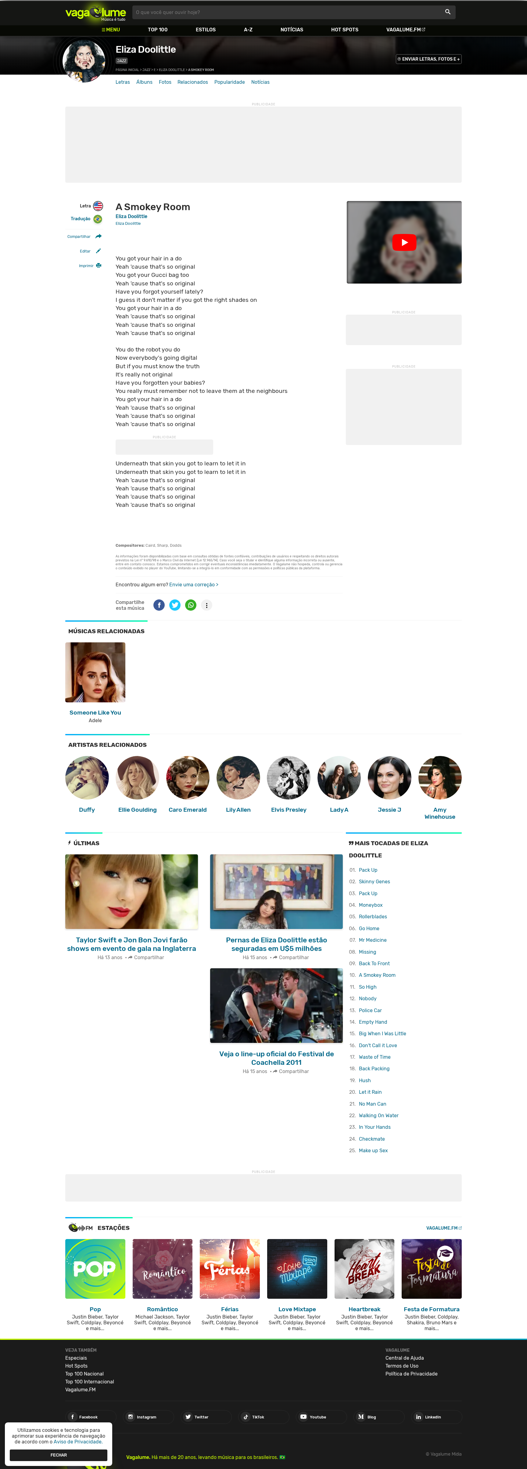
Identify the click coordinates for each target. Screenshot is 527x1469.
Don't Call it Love (378, 1045)
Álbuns (144, 82)
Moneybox (371, 905)
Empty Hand (373, 1022)
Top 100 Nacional (84, 1374)
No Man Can (372, 1104)
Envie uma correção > (193, 585)
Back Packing (374, 1069)
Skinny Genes (374, 882)
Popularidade (229, 82)
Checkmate (372, 1139)
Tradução (80, 218)
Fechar (59, 1455)
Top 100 (158, 30)
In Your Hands (375, 1127)
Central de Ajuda (404, 1358)
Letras (123, 82)
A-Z (248, 30)
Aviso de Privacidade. (78, 1442)
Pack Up (368, 870)
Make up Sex (373, 1150)
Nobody (368, 998)
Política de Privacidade (411, 1374)
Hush (365, 1080)
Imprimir (86, 265)
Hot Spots (344, 30)
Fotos (165, 82)
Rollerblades (373, 917)
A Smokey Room (377, 975)
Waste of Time (375, 1057)
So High (368, 987)
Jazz (121, 60)
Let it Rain (370, 1092)
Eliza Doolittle (146, 49)
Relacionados (192, 82)
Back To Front (374, 963)
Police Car (370, 1010)
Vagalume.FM (403, 30)
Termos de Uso (401, 1366)
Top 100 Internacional (89, 1382)
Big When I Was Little (382, 1033)
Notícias (292, 30)
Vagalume (95, 12)
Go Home (369, 928)
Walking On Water (379, 1115)
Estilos (206, 30)
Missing (367, 952)
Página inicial (127, 70)
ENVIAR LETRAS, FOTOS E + (431, 59)
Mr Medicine (373, 940)
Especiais (76, 1358)
